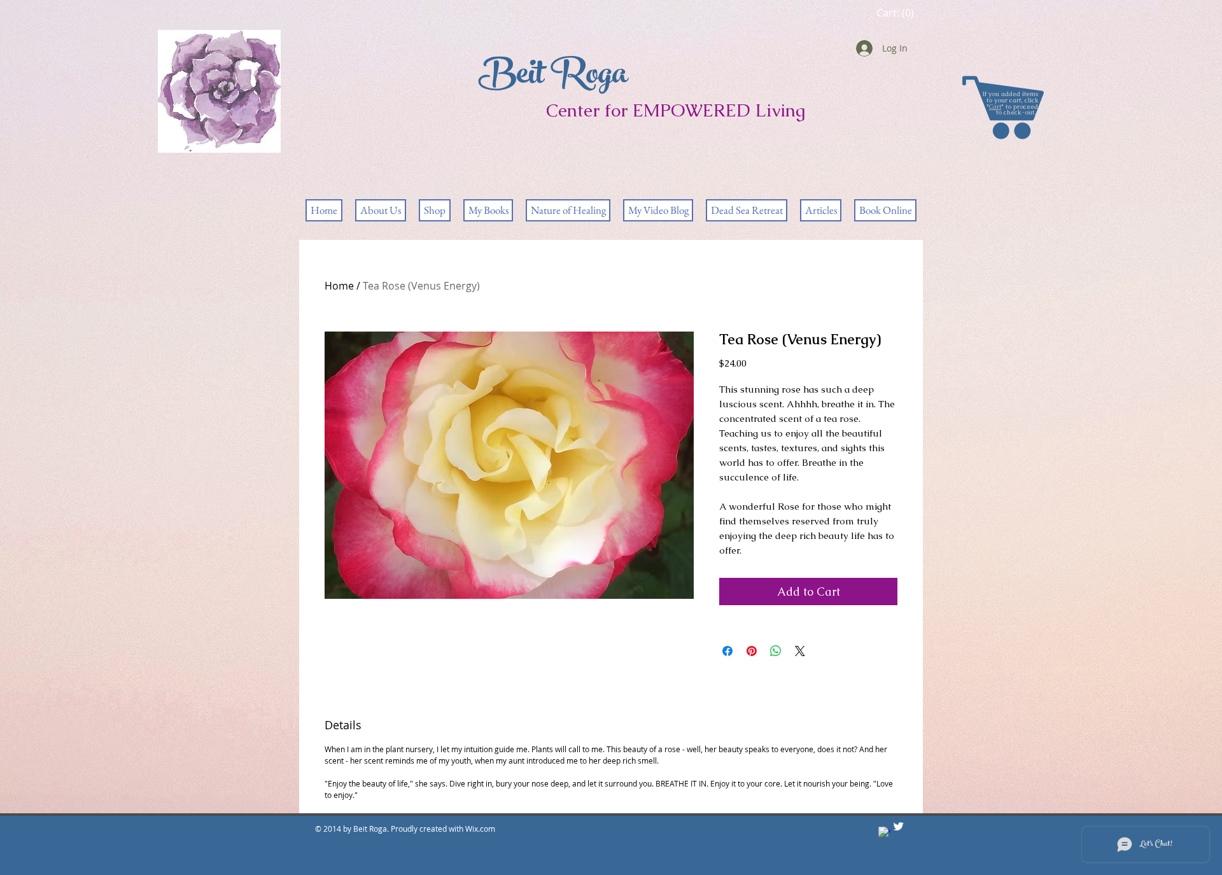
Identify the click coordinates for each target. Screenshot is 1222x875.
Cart (995, 106)
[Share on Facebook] (727, 651)
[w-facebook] (884, 833)
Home (339, 286)
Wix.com (481, 828)
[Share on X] (800, 651)
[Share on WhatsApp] (775, 651)
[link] (895, 13)
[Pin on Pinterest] (751, 651)
